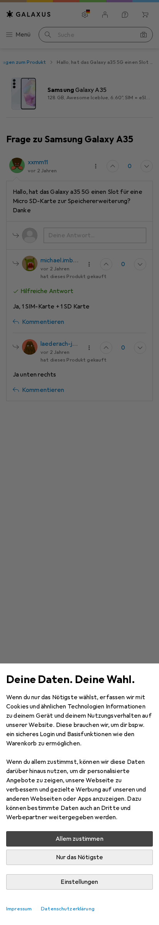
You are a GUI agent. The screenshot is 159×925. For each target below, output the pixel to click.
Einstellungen (79, 882)
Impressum (19, 909)
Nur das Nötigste (79, 857)
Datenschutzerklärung (68, 909)
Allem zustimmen (79, 839)
